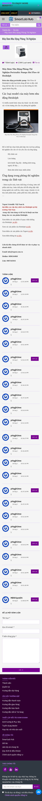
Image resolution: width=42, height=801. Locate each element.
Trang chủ (6, 30)
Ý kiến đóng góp (8, 636)
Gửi (20, 670)
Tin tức (16, 30)
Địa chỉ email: (7, 627)
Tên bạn (5, 618)
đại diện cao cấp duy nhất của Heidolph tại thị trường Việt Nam (19, 208)
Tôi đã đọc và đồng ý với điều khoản (18, 793)
